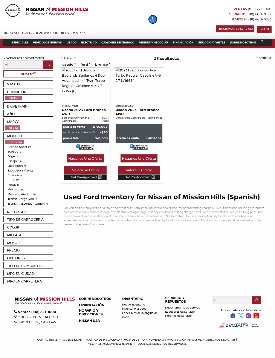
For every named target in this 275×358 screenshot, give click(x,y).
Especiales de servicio (180, 311)
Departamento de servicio (182, 307)
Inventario (133, 299)
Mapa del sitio (134, 339)
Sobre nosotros (95, 299)
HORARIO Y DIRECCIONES (91, 312)
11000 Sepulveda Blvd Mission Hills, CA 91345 (44, 32)
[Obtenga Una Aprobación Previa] (85, 177)
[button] (152, 19)
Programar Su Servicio (235, 29)
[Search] (48, 64)
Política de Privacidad (103, 339)
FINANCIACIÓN (91, 305)
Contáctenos (47, 339)
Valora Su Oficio (85, 170)
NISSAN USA (89, 321)
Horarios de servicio (178, 316)
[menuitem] (29, 98)
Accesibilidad (72, 339)
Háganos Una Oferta (85, 158)
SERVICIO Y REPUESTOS (175, 300)
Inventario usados (134, 308)
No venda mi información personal (175, 339)
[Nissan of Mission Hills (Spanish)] (46, 11)
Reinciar (27, 74)
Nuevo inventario (133, 304)
